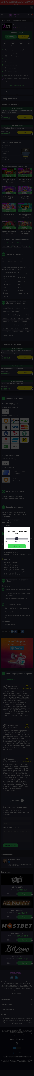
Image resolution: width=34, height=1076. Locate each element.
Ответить (17, 546)
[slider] (16, 538)
